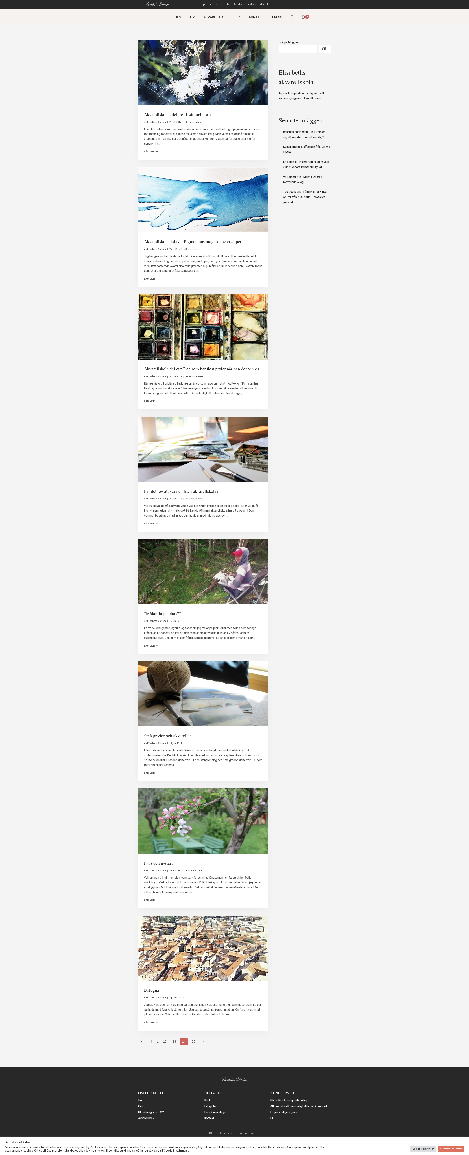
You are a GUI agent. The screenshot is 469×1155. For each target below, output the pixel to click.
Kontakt (209, 1118)
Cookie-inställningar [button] (423, 1148)
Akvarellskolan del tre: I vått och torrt (177, 114)
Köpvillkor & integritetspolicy (288, 1100)
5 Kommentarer (192, 249)
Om (140, 1106)
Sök (325, 49)
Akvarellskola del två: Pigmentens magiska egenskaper (192, 241)
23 (174, 1041)
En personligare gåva (283, 1112)
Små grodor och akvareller (167, 736)
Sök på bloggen (289, 42)
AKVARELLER (213, 17)
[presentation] (203, 72)
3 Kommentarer (194, 870)
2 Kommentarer (194, 498)
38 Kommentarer (193, 122)
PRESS (277, 17)
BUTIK (236, 17)
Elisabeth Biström (156, 122)
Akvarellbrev (146, 1118)
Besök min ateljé (215, 1112)
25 (193, 1041)
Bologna (151, 990)
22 (165, 1041)
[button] (292, 17)
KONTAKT (256, 17)
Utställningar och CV (151, 1112)
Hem (141, 1100)
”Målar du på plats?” (162, 613)
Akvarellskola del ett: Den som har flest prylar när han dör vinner (201, 369)
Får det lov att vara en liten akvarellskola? (181, 491)
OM (192, 17)
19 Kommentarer (194, 376)
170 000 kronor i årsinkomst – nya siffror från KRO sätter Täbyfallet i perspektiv (305, 197)
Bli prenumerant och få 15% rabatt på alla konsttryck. (234, 4)
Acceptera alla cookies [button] (451, 1149)
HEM (178, 17)
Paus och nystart (158, 863)
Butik (207, 1100)
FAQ (273, 1118)
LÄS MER (151, 151)
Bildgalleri (210, 1106)
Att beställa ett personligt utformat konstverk (299, 1106)
